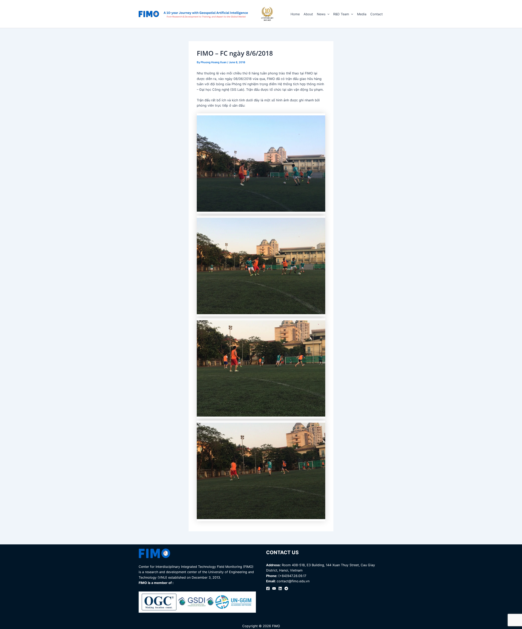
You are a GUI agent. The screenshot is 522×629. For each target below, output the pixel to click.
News (321, 14)
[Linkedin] (280, 588)
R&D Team (341, 14)
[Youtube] (274, 588)
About (308, 14)
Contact (376, 14)
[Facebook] (268, 588)
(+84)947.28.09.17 (292, 576)
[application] (327, 14)
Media (361, 14)
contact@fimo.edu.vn (293, 581)
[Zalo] (286, 588)
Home (295, 14)
